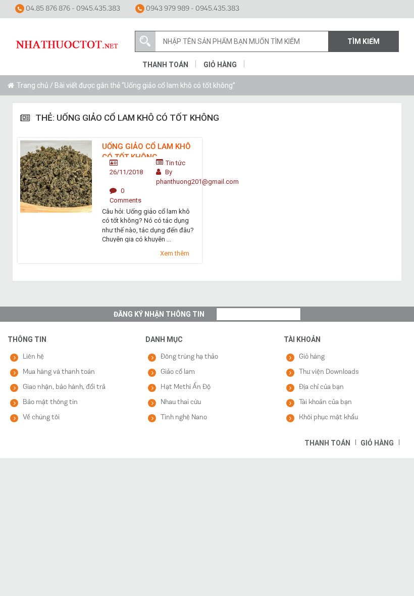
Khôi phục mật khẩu (328, 417)
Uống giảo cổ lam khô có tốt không (146, 149)
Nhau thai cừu (181, 402)
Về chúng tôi (41, 417)
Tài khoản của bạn (325, 402)
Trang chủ (32, 85)
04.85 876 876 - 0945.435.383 (72, 9)
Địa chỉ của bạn (321, 387)
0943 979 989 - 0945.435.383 (191, 9)
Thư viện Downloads (329, 372)
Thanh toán (165, 65)
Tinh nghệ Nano (184, 417)
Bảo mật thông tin (50, 402)
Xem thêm (174, 253)
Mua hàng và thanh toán (59, 372)
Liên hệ (33, 357)
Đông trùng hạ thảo (189, 357)
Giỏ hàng (220, 65)
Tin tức (175, 163)
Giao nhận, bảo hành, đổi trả (64, 387)
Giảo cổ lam (178, 372)
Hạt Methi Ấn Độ (186, 387)
